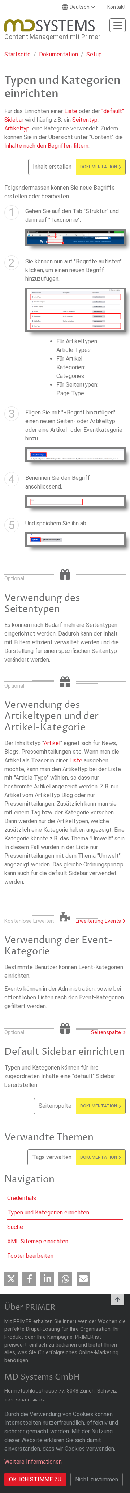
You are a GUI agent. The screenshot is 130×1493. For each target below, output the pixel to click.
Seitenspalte (106, 1032)
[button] (11, 1279)
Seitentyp (85, 119)
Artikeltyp (17, 128)
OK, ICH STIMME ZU (35, 1479)
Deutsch (80, 7)
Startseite (17, 54)
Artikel (52, 743)
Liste (70, 111)
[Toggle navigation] (117, 25)
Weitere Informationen (33, 1461)
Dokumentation (58, 54)
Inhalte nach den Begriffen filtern (46, 145)
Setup (94, 54)
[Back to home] (49, 25)
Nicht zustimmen (96, 1479)
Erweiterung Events (98, 921)
